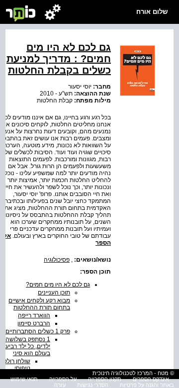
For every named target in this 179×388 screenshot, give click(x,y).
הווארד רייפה (34, 315)
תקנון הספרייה (104, 379)
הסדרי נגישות (92, 385)
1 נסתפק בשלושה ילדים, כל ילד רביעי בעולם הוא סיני (27, 346)
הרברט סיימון (33, 323)
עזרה (60, 385)
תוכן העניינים (54, 292)
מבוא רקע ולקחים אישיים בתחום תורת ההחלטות (39, 304)
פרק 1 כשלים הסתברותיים (37, 331)
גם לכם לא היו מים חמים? (58, 284)
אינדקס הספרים (151, 379)
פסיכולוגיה (57, 259)
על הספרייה (63, 379)
